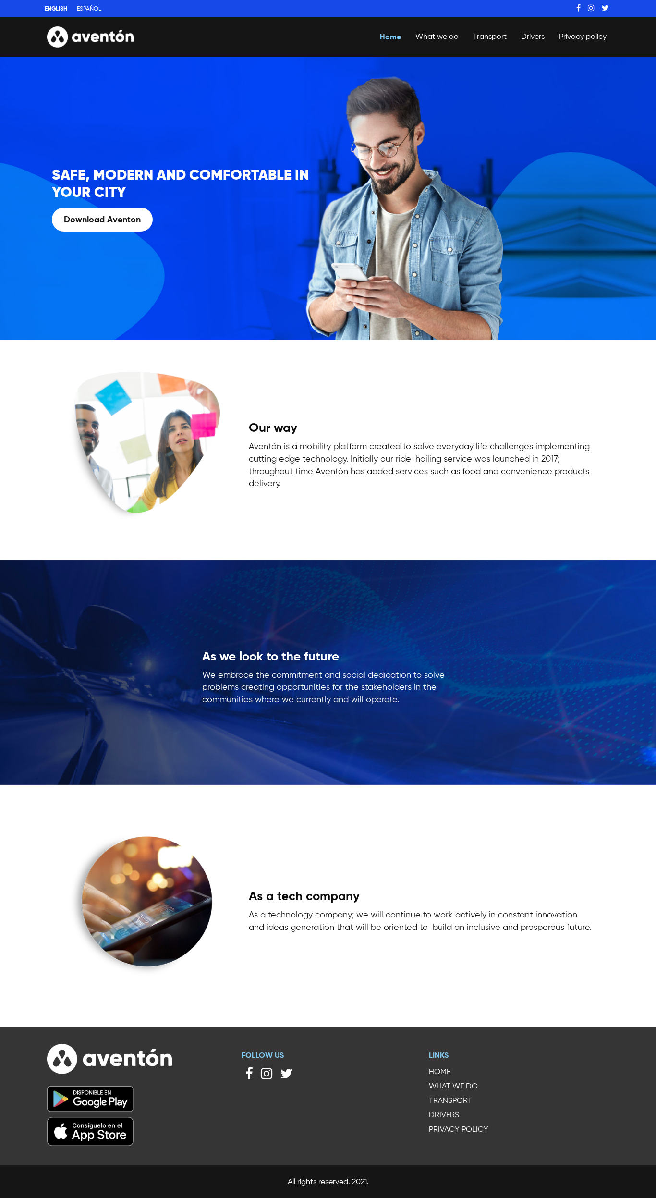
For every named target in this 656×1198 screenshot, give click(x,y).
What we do (437, 36)
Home (390, 36)
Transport (490, 36)
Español (89, 8)
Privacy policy (583, 36)
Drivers (533, 36)
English (56, 8)
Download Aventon (102, 219)
